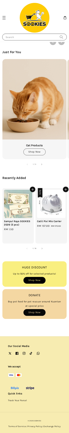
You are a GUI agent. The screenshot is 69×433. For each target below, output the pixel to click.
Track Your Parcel (17, 400)
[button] (4, 17)
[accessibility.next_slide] (41, 164)
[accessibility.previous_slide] (27, 164)
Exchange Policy (52, 426)
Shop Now (34, 151)
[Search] (61, 37)
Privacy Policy (34, 426)
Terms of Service (17, 426)
